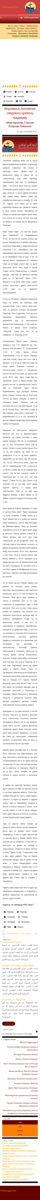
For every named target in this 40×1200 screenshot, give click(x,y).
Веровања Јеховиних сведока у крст (23, 1079)
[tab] (20, 1122)
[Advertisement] (20, 60)
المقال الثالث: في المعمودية (13, 999)
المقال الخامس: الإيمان (11, 942)
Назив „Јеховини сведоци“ (27, 1059)
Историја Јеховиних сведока (26, 1054)
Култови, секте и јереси (26, 28)
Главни (22, 26)
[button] (1, 17)
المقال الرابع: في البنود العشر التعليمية (18, 965)
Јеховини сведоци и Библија (26, 1083)
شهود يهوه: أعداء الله (29, 1042)
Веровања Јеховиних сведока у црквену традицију (20, 113)
